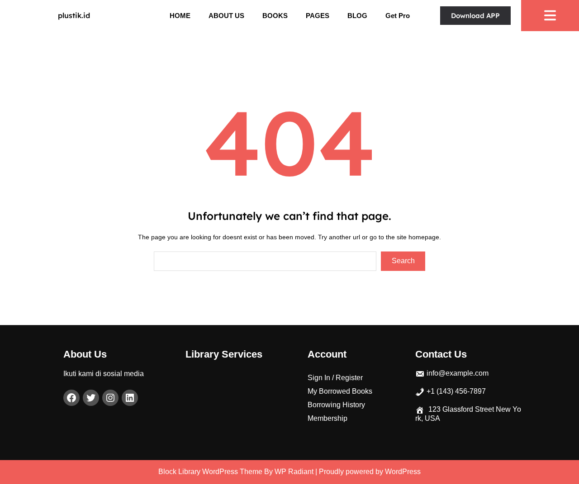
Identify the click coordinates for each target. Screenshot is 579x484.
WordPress (403, 471)
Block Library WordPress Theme (210, 471)
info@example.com (458, 373)
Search (403, 261)
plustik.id (74, 15)
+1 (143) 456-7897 (456, 391)
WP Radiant (294, 471)
